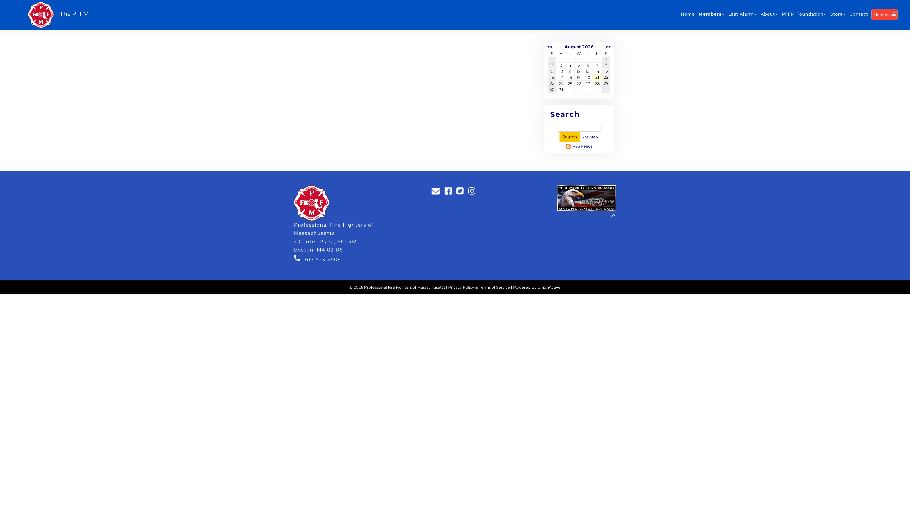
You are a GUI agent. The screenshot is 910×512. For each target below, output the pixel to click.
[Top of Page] (613, 215)
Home (688, 14)
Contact (859, 14)
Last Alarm (741, 14)
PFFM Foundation (803, 14)
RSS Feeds (582, 146)
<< (549, 47)
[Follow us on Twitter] (461, 192)
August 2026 (579, 47)
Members (883, 15)
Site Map (590, 137)
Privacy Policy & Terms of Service (479, 287)
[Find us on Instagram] (473, 192)
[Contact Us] (437, 192)
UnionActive (548, 287)
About (768, 14)
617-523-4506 (323, 259)
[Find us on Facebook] (450, 192)
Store (836, 14)
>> (608, 47)
